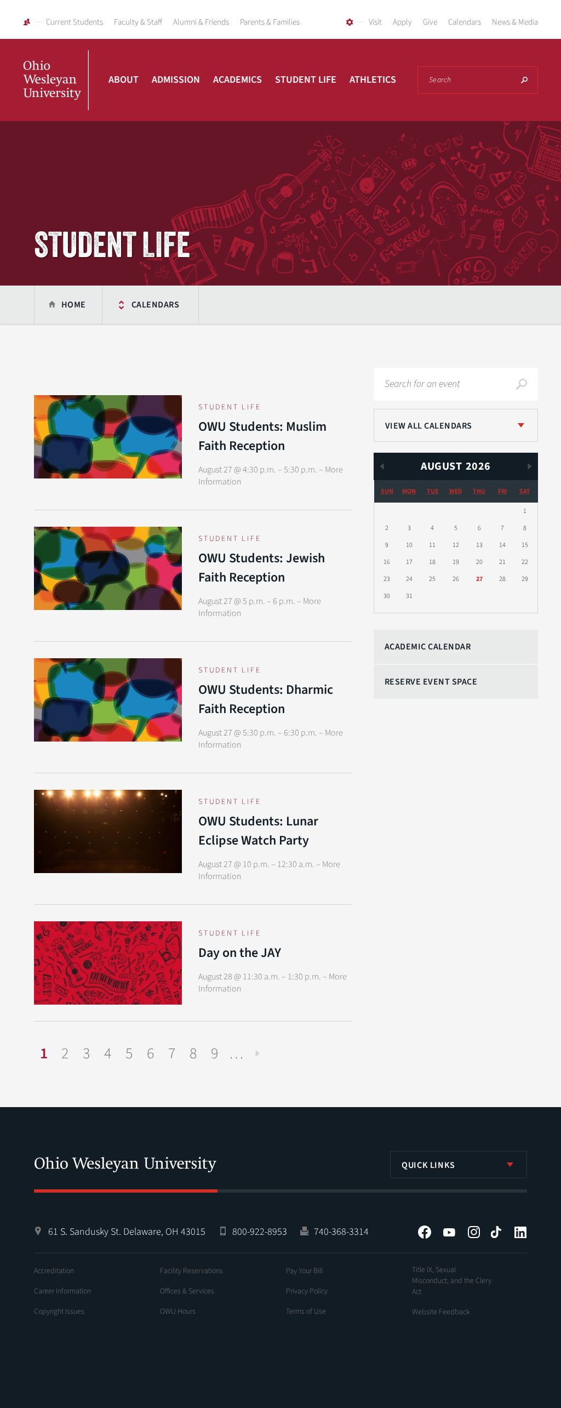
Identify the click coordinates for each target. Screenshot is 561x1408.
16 (386, 562)
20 (479, 562)
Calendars (464, 22)
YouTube (449, 1232)
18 (432, 562)
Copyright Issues (59, 1311)
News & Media (515, 22)
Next (257, 1053)
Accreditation (54, 1271)
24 (409, 579)
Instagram (473, 1232)
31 (409, 596)
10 (409, 545)
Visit (375, 22)
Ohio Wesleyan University (56, 92)
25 (432, 579)
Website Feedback (441, 1312)
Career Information (62, 1291)
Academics (237, 80)
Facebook (424, 1232)
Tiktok (495, 1232)
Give (430, 22)
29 (525, 579)
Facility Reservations (191, 1271)
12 (456, 545)
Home (73, 305)
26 (456, 579)
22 (525, 562)
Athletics (373, 80)
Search (524, 80)
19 (456, 562)
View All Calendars (428, 426)
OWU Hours (178, 1311)
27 (479, 579)
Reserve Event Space (431, 682)
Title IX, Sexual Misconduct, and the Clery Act (451, 1280)
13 (479, 545)
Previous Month (382, 466)
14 (502, 545)
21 (502, 562)
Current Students (74, 22)
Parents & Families (270, 22)
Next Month (530, 466)
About (123, 80)
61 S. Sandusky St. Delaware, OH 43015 (126, 1232)
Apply (402, 22)
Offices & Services (187, 1291)
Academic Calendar (428, 647)
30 (386, 596)
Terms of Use (306, 1311)
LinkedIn (520, 1232)
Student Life (305, 80)
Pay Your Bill (304, 1271)
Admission (176, 80)
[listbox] (456, 425)
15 (525, 545)
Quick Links (428, 1165)
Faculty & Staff (138, 22)
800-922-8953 (259, 1232)
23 (386, 579)
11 (432, 545)
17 (409, 562)
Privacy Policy (307, 1291)
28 (502, 579)
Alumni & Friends (201, 22)
